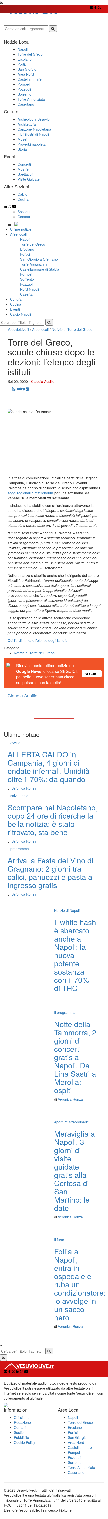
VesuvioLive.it (18, 329)
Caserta (26, 294)
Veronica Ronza (23, 788)
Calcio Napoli (20, 314)
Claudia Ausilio (43, 381)
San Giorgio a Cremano (39, 259)
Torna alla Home (54, 713)
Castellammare (80, 1447)
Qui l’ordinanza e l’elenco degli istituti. (37, 640)
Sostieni (24, 211)
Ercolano (27, 249)
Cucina (15, 304)
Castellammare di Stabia (39, 269)
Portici (25, 254)
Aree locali (18, 234)
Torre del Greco (32, 244)
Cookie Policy (24, 1442)
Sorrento (27, 279)
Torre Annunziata (33, 264)
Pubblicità (21, 1437)
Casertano (76, 1472)
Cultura (16, 299)
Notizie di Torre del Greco (72, 329)
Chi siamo (22, 1417)
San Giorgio (77, 1437)
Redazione (22, 1422)
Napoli (25, 239)
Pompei (26, 274)
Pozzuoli (26, 284)
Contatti (24, 216)
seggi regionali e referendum (30, 492)
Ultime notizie (20, 229)
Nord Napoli (29, 289)
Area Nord (76, 1442)
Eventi (15, 309)
